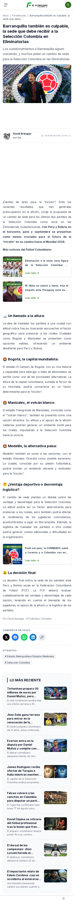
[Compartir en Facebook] (15, 637)
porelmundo (19, 15)
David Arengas (22, 133)
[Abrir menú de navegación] (6, 5)
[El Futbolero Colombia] (37, 5)
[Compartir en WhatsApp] (24, 637)
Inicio (6, 15)
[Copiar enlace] (42, 637)
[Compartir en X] (6, 637)
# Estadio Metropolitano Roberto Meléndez (29, 656)
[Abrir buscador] (68, 5)
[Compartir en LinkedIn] (33, 637)
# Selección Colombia (17, 662)
